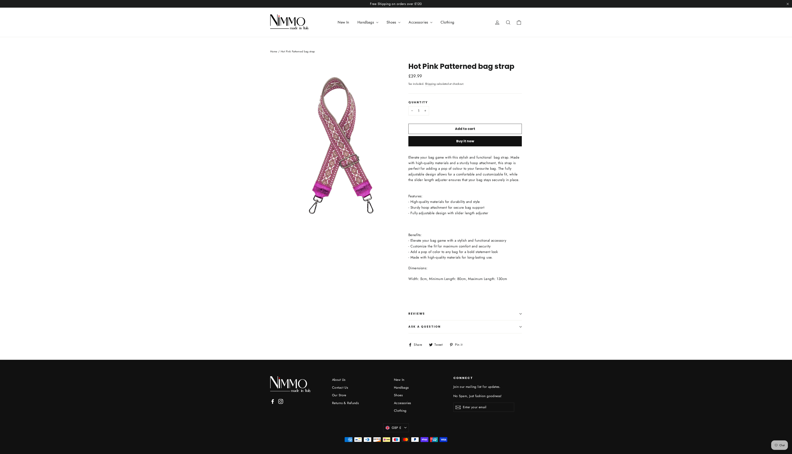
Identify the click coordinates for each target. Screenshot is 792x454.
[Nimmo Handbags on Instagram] (280, 401)
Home (273, 51)
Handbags (366, 22)
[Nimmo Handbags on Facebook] (272, 401)
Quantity (418, 102)
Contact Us (340, 387)
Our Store (339, 395)
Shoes (392, 22)
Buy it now (465, 141)
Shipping (430, 84)
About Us (338, 379)
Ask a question (424, 327)
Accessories (419, 22)
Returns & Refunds (345, 403)
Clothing (447, 22)
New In (343, 22)
